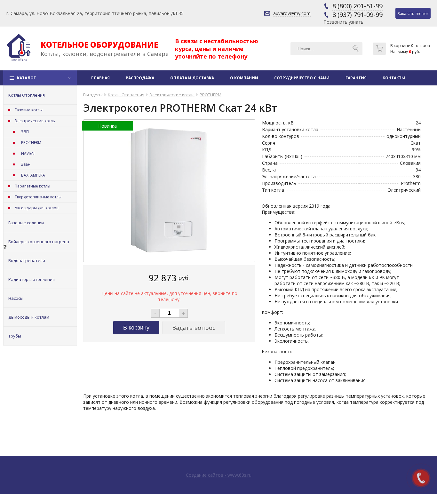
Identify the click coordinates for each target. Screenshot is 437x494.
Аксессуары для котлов (36, 208)
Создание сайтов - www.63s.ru (218, 475)
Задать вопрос (193, 327)
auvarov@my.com (292, 13)
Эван (25, 164)
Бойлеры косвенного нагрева (38, 241)
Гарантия (356, 78)
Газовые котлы (29, 110)
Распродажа (140, 78)
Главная (100, 78)
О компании (244, 78)
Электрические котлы (35, 121)
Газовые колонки (26, 223)
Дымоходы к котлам (28, 317)
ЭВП (25, 131)
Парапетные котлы (32, 186)
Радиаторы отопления (31, 279)
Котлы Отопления (26, 95)
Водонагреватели (26, 260)
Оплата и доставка (192, 78)
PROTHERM (31, 142)
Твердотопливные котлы (38, 197)
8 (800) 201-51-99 (357, 6)
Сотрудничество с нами (302, 78)
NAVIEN (28, 153)
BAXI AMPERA (33, 175)
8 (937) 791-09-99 (357, 14)
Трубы (14, 336)
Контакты (394, 78)
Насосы (15, 298)
